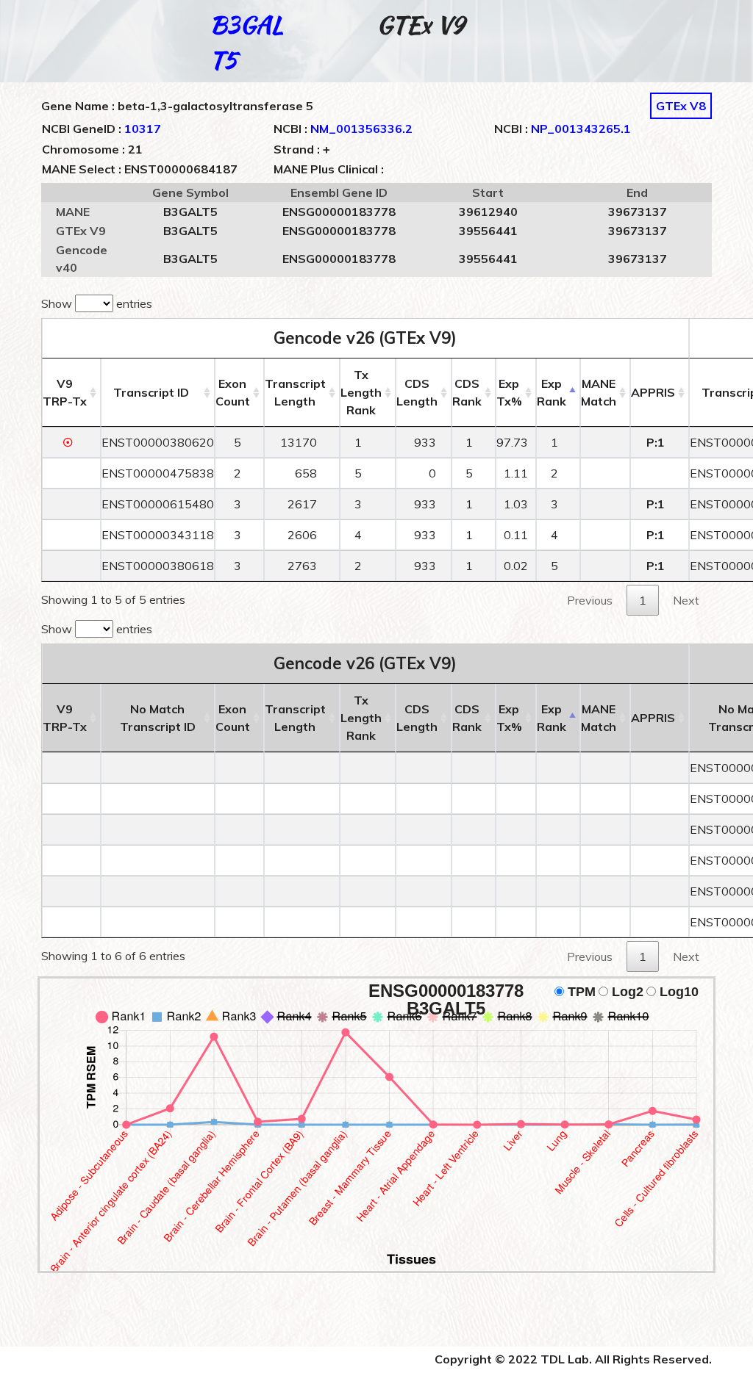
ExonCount (232, 392)
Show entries (96, 303)
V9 (65, 392)
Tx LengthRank (361, 392)
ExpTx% (509, 392)
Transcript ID (151, 392)
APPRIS (653, 392)
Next (686, 600)
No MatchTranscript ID (158, 718)
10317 (142, 128)
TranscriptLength (295, 392)
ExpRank (551, 392)
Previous (590, 600)
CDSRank (467, 392)
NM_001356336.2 (361, 128)
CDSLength (417, 392)
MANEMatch (598, 392)
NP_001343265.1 (581, 128)
